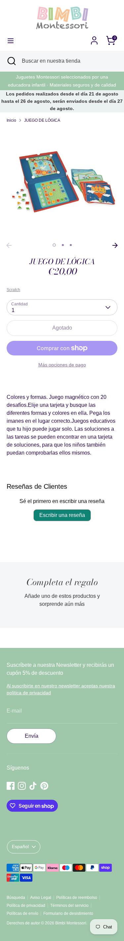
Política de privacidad (26, 905)
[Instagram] (22, 786)
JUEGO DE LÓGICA (42, 120)
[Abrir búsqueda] (11, 61)
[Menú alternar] (10, 40)
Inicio (11, 120)
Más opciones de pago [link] (62, 364)
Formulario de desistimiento (68, 913)
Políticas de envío (22, 913)
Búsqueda (16, 897)
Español (20, 846)
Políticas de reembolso (76, 897)
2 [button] (63, 245)
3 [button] (71, 245)
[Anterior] (9, 245)
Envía (31, 736)
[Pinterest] (44, 786)
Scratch (13, 289)
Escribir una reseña (62, 515)
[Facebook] (11, 786)
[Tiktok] (33, 786)
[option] (62, 183)
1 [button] (54, 245)
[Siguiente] (115, 245)
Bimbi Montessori (70, 923)
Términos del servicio (69, 905)
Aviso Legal (40, 897)
